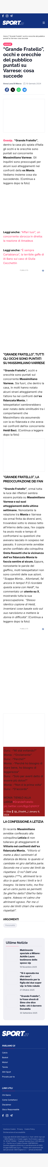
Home (5, 36)
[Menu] (43, 22)
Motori (5, 1062)
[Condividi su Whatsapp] (19, 90)
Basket (5, 1057)
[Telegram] (12, 15)
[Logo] (13, 23)
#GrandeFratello (23, 801)
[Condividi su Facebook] (7, 90)
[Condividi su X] (13, 90)
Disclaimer (6, 1104)
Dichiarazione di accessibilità (14, 1132)
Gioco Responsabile (10, 1109)
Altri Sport (6, 1072)
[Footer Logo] (24, 1033)
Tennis (5, 1067)
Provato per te (8, 1077)
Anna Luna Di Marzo (12, 83)
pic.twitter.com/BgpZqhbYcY (21, 806)
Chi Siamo (6, 1095)
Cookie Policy (29, 1129)
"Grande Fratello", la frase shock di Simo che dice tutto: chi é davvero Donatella (31, 1002)
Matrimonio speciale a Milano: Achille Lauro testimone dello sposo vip (30, 956)
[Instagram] (7, 15)
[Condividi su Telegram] (24, 90)
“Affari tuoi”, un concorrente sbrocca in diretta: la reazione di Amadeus (23, 236)
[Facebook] (3, 15)
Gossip (7, 44)
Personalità (10, 925)
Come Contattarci (9, 1100)
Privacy (20, 1129)
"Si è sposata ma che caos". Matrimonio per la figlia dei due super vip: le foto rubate (30, 979)
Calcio (4, 1052)
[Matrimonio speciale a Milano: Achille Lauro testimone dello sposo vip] (12, 958)
